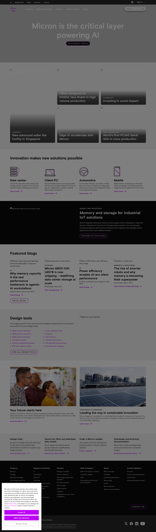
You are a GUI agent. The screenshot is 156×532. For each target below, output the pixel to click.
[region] (21, 506)
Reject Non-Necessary (21, 518)
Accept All (21, 512)
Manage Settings (21, 524)
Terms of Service (12, 506)
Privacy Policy (12, 504)
